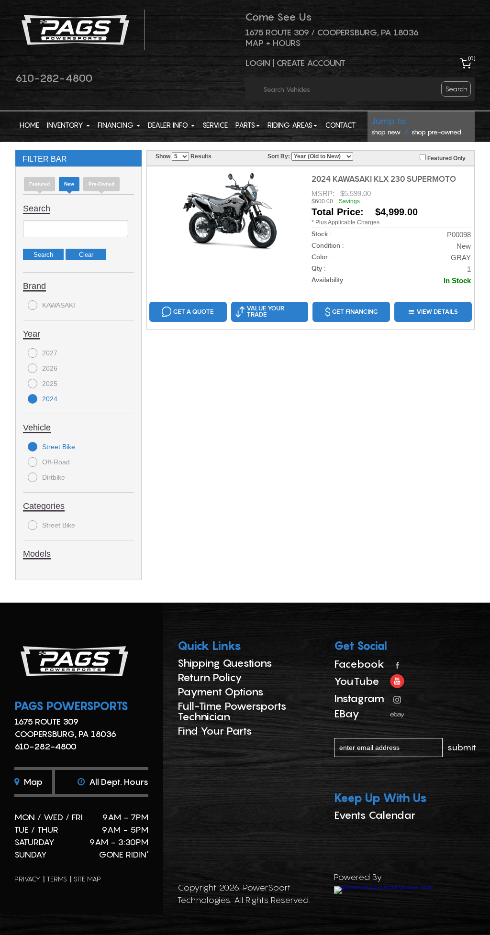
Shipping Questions (225, 663)
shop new (386, 132)
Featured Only (446, 158)
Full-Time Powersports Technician (232, 711)
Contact (340, 125)
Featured (39, 184)
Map (32, 782)
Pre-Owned (101, 184)
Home (29, 125)
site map (87, 879)
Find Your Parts (215, 731)
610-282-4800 (53, 78)
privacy (27, 879)
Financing (116, 125)
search (456, 89)
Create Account (310, 63)
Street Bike (58, 447)
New (69, 184)
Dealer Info (169, 125)
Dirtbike (53, 477)
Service (215, 125)
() (472, 58)
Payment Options (221, 691)
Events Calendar (374, 815)
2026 (49, 368)
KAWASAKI (58, 305)
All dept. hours (117, 782)
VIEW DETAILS (437, 312)
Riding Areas (289, 125)
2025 (49, 383)
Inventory (66, 125)
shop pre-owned (436, 132)
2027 (49, 353)
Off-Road (56, 462)
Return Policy (210, 677)
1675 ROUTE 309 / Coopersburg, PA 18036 (332, 32)
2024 (49, 399)
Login (257, 63)
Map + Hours (273, 43)
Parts (245, 125)
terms (57, 879)
